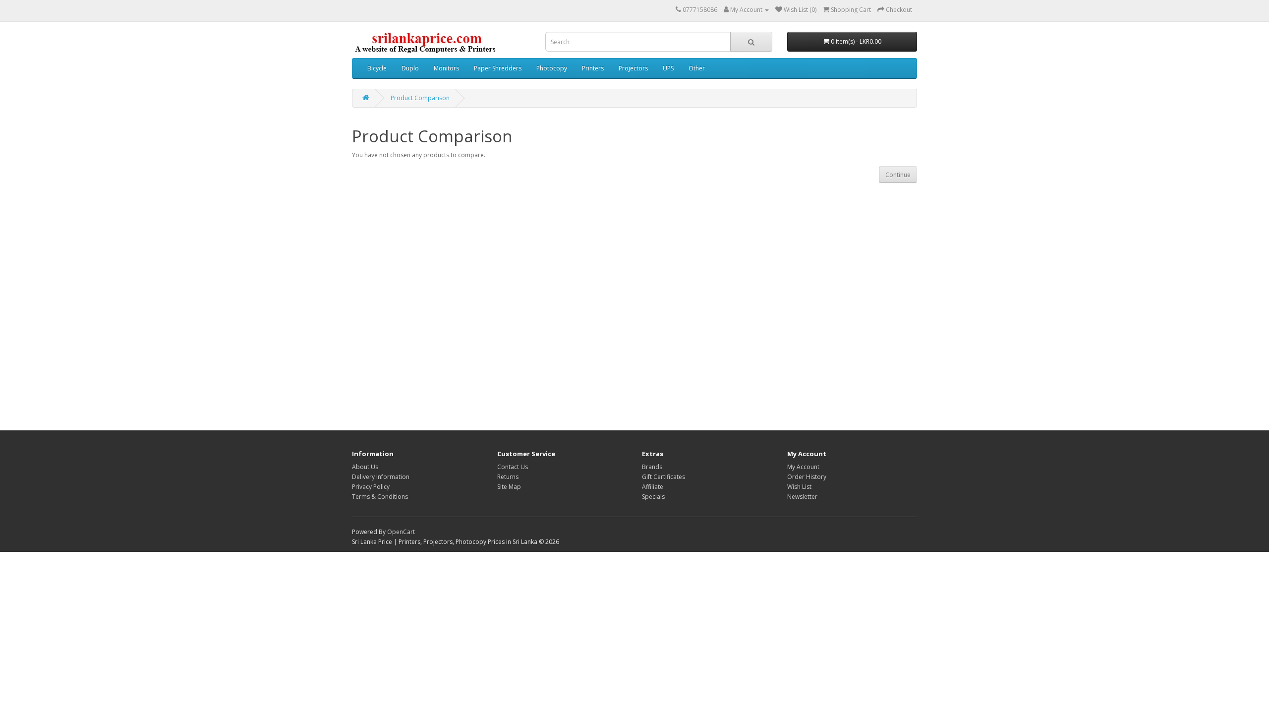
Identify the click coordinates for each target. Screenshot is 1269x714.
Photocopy (551, 68)
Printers (593, 68)
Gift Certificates (663, 477)
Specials (653, 496)
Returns (508, 477)
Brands (652, 467)
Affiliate (652, 486)
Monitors (446, 68)
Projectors (633, 68)
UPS (668, 68)
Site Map (509, 486)
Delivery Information (380, 477)
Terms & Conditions (380, 496)
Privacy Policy (371, 486)
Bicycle (377, 68)
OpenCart (401, 532)
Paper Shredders (497, 68)
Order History (806, 477)
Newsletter (802, 496)
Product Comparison (420, 98)
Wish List (799, 486)
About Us (365, 467)
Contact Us (512, 467)
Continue (898, 175)
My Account (803, 467)
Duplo (410, 68)
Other (697, 68)
